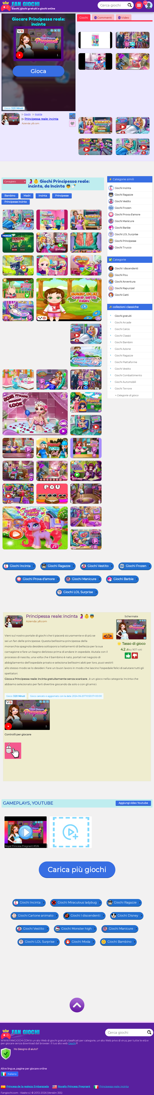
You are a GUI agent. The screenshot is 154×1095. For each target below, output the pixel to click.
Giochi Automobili (125, 382)
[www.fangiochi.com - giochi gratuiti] (21, 1034)
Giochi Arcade (123, 322)
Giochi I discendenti (126, 268)
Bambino (10, 195)
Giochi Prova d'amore (127, 214)
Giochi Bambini (123, 342)
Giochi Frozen (123, 208)
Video (124, 17)
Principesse (62, 195)
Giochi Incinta (123, 188)
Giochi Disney (128, 915)
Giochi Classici (123, 335)
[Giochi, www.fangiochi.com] (21, 6)
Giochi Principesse (125, 241)
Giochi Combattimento (128, 375)
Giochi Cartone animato (35, 915)
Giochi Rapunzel (125, 288)
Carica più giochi (77, 869)
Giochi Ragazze (124, 194)
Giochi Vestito (123, 201)
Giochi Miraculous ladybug (77, 902)
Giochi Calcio (122, 329)
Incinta (43, 195)
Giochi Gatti (122, 294)
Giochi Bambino (119, 941)
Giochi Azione (123, 349)
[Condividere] (72, 116)
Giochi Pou (121, 275)
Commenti (103, 17)
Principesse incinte (16, 201)
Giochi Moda (81, 941)
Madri (27, 195)
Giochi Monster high (76, 928)
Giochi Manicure (124, 221)
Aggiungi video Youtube (133, 803)
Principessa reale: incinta (114, 1086)
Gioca (38, 71)
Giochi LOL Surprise (126, 234)
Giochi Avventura (125, 281)
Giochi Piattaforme (126, 362)
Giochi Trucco (123, 247)
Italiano (12, 1074)
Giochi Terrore (123, 388)
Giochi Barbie (123, 227)
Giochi (83, 17)
